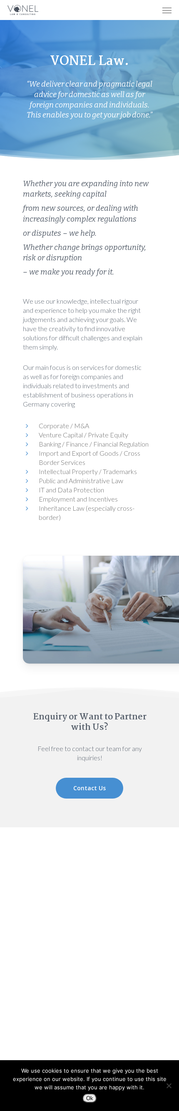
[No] (168, 1085)
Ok (89, 1098)
